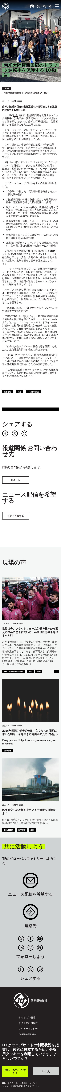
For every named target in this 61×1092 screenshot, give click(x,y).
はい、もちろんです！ (15, 1071)
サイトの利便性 (27, 1017)
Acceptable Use (27, 1033)
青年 (30, 671)
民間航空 (21, 830)
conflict (8, 830)
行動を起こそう (50, 6)
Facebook (30, 939)
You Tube (40, 939)
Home (6, 88)
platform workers (13, 671)
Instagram (30, 948)
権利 (32, 830)
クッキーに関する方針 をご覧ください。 (21, 1086)
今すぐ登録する (15, 515)
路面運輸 (7, 391)
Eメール (15, 480)
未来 (39, 671)
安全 (19, 391)
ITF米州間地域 (33, 391)
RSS (40, 948)
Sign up (30, 882)
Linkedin (21, 948)
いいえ (46, 1071)
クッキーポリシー (28, 1028)
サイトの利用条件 (28, 1023)
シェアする (17, 424)
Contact (30, 913)
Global (7, 750)
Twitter (21, 939)
